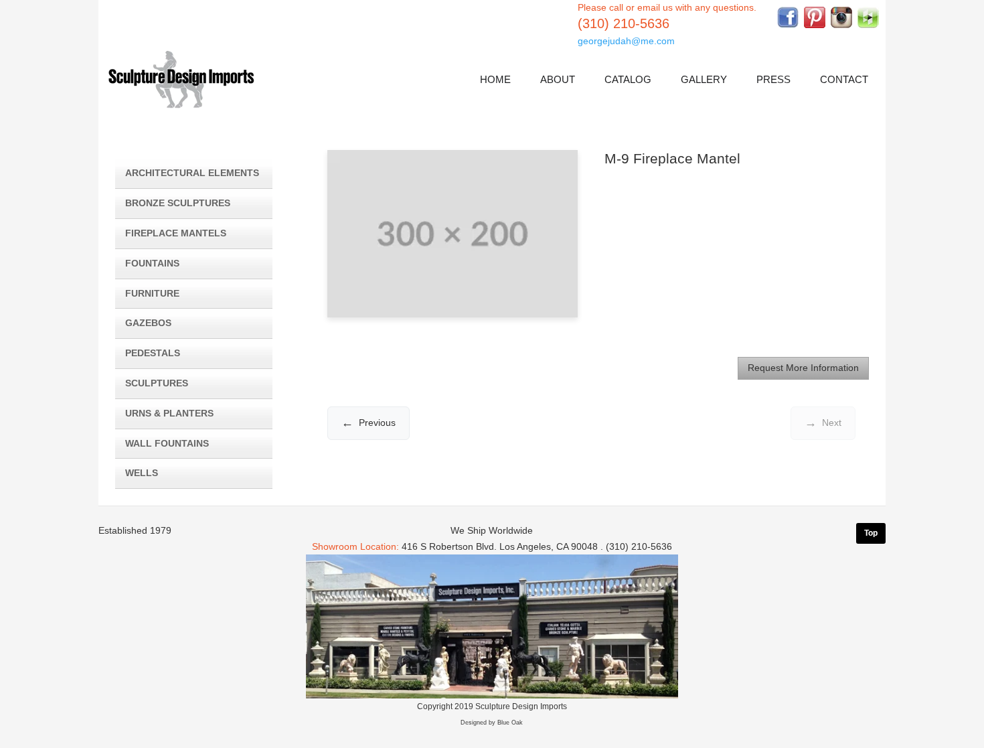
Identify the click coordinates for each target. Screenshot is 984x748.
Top (871, 533)
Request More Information (803, 367)
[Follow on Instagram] (841, 17)
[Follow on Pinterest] (814, 17)
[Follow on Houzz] (868, 17)
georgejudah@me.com (626, 40)
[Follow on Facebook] (788, 17)
